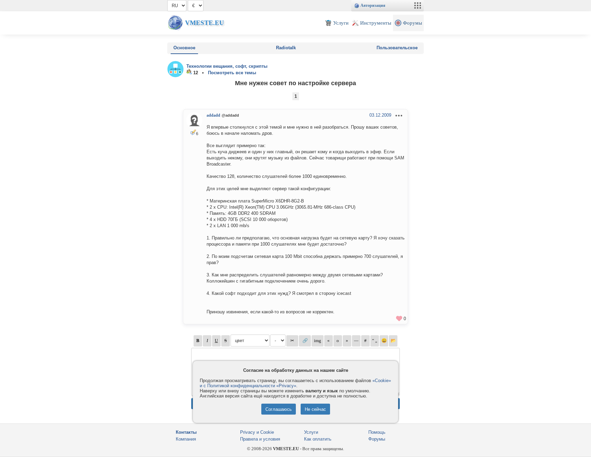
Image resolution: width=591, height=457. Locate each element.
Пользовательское (397, 47)
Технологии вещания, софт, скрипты (226, 66)
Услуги (311, 432)
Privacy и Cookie (257, 432)
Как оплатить (317, 439)
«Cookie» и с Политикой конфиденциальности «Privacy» (295, 383)
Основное (184, 47)
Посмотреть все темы (232, 72)
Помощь (376, 432)
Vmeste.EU (204, 22)
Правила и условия (260, 439)
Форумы (376, 439)
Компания (186, 439)
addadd (213, 115)
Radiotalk (286, 47)
